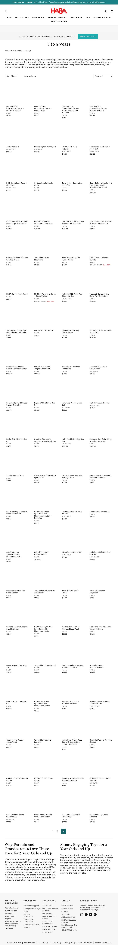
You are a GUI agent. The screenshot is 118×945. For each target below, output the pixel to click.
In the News (47, 932)
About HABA (47, 906)
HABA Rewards (67, 906)
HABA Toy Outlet (49, 929)
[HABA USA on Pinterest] (95, 914)
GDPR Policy (56, 943)
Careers (64, 911)
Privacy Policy (70, 943)
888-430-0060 (29, 943)
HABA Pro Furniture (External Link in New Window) (13, 924)
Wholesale (65, 914)
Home (7, 51)
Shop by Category (57, 17)
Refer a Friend (67, 909)
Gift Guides (76, 17)
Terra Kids (46, 877)
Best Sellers (22, 17)
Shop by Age (38, 17)
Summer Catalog (102, 17)
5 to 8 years (16, 51)
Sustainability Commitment (47, 923)
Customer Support (31, 906)
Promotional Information (28, 920)
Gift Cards (9, 929)
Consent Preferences (103, 943)
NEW (9, 17)
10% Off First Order (69, 930)
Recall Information (49, 926)
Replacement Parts (31, 924)
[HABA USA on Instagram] (81, 914)
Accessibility (43, 943)
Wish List (8, 914)
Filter (13, 76)
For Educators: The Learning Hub (69, 926)
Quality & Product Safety (49, 917)
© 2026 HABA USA (14, 943)
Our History (47, 914)
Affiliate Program (68, 917)
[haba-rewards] (101, 11)
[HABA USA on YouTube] (90, 914)
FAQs (26, 911)
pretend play (38, 880)
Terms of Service (85, 943)
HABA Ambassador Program (69, 921)
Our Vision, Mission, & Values (50, 910)
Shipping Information (28, 915)
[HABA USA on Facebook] (86, 914)
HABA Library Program (10, 917)
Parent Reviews (11, 911)
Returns (27, 927)
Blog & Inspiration (12, 908)
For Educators (59, 21)
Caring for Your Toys (32, 909)
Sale (88, 17)
